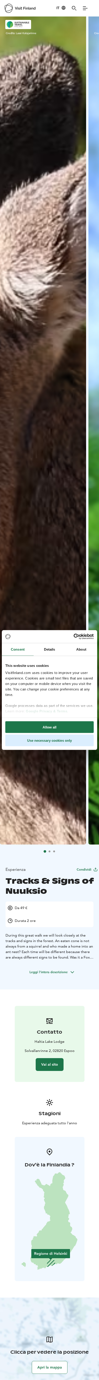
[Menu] (85, 8)
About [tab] (81, 649)
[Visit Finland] (20, 8)
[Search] (74, 8)
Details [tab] (49, 649)
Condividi (84, 869)
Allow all (49, 727)
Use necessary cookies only (49, 740)
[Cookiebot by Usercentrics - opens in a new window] (73, 637)
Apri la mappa (49, 1367)
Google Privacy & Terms (46, 711)
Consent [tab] (18, 649)
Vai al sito (49, 1064)
